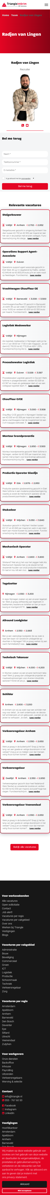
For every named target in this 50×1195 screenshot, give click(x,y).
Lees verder (33, 239)
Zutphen (6, 1044)
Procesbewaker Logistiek (18, 362)
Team (14, 15)
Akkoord (24, 1184)
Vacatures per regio (13, 916)
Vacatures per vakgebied (15, 919)
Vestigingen (8, 931)
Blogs (5, 934)
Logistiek (7, 972)
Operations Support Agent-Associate (19, 253)
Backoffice (8, 1062)
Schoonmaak (9, 979)
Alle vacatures (10, 900)
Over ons (7, 923)
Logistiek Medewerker (16, 325)
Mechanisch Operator (16, 546)
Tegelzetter (9, 583)
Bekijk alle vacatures (24, 847)
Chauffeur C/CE (12, 399)
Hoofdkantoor (10, 1127)
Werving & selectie (12, 1081)
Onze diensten (10, 1058)
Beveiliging (8, 957)
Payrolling (7, 1070)
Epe (4, 1028)
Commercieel (9, 961)
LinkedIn (9, 1113)
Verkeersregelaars (12, 1077)
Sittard (5, 1032)
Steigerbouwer (11, 215)
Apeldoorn (7, 1010)
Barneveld (7, 1017)
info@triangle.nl (13, 1096)
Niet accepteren (24, 1191)
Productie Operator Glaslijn (20, 473)
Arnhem (6, 1013)
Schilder (7, 694)
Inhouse (6, 1066)
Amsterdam (8, 1006)
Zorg (4, 991)
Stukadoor (9, 510)
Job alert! (7, 912)
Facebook (10, 1105)
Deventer (7, 1025)
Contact (6, 908)
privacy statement (17, 1177)
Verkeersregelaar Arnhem (18, 731)
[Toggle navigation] (46, 4)
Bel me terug (25, 186)
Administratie (9, 949)
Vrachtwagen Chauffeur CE (20, 288)
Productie (7, 976)
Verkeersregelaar (13, 768)
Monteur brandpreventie (18, 436)
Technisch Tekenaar (15, 657)
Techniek (7, 983)
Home (5, 15)
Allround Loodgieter (15, 620)
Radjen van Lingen (31, 15)
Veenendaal (8, 1040)
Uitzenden (7, 1074)
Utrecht (6, 1036)
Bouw (5, 953)
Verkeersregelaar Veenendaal (21, 804)
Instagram (10, 1109)
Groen (5, 964)
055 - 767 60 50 (13, 1100)
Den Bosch (8, 1021)
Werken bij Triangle (12, 927)
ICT (4, 968)
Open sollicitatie (10, 904)
